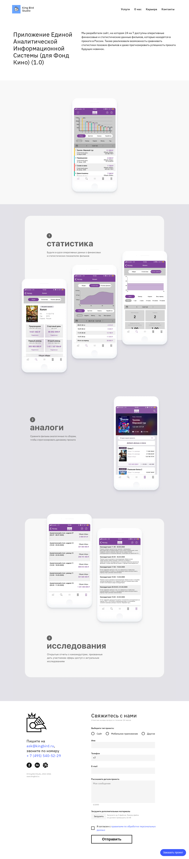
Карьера (151, 9)
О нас (137, 9)
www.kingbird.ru (33, 776)
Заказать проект (173, 852)
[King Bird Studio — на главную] (23, 12)
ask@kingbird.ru (40, 746)
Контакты (168, 9)
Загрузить (99, 816)
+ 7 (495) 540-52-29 (44, 755)
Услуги (125, 9)
